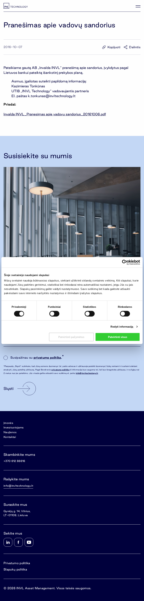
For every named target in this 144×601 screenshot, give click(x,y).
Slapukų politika (15, 569)
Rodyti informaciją (121, 326)
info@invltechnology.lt (87, 373)
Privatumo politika (17, 563)
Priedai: (10, 104)
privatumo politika (47, 357)
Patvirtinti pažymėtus (71, 336)
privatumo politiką (60, 370)
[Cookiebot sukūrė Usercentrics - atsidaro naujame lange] (124, 262)
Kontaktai (10, 436)
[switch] (54, 313)
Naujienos (10, 432)
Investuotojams (14, 427)
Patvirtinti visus (117, 336)
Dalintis (134, 47)
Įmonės (8, 422)
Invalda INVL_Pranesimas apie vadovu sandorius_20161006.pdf (55, 114)
